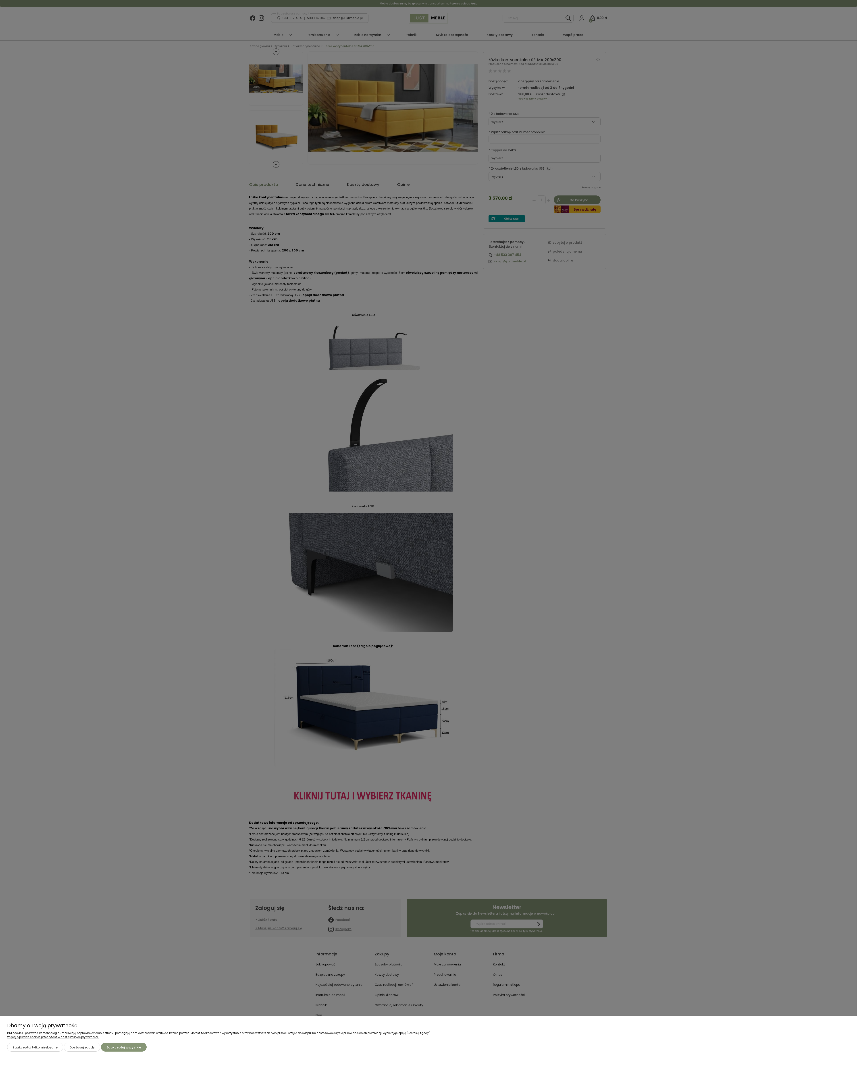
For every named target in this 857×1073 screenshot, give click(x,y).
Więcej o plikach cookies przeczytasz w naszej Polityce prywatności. (53, 1037)
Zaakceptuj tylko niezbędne (35, 1047)
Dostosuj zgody (82, 1047)
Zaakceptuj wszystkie (123, 1047)
